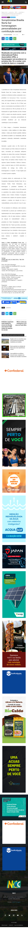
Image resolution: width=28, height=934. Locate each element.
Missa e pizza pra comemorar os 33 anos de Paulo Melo (20, 323)
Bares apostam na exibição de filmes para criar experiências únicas (17, 348)
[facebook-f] (5, 915)
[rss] (22, 915)
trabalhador (13, 17)
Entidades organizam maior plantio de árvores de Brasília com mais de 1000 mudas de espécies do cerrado (7, 326)
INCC (8, 17)
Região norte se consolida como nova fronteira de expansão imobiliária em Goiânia (18, 340)
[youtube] (17, 915)
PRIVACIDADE (4, 925)
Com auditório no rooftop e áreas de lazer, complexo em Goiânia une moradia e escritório (18, 355)
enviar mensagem (16, 902)
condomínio (4, 17)
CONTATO (11, 925)
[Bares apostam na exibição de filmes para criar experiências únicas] (5, 348)
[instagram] (13, 915)
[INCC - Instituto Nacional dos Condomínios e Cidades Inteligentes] (14, 884)
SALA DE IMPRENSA (18, 925)
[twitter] (9, 915)
